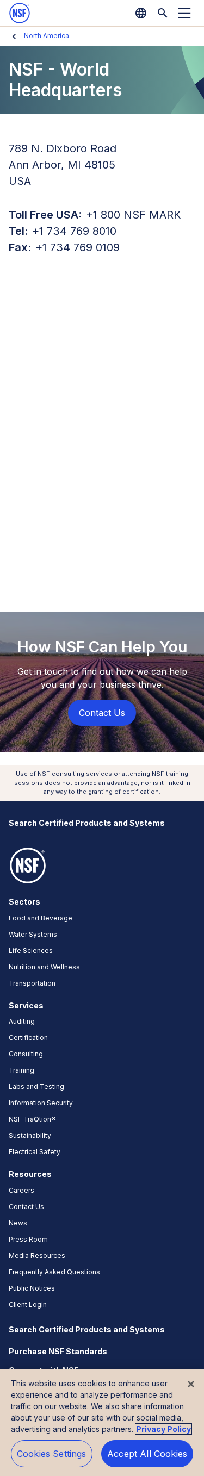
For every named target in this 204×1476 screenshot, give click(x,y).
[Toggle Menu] (184, 13)
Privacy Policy (163, 1429)
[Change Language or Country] (141, 13)
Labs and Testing (36, 1086)
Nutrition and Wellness (44, 967)
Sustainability (30, 1135)
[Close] (191, 1384)
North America (46, 36)
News (18, 1223)
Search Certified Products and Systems (87, 822)
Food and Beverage (40, 918)
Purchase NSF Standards (58, 1351)
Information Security (41, 1103)
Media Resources (37, 1255)
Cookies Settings (51, 1453)
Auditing (22, 1021)
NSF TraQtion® (32, 1119)
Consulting (26, 1054)
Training (21, 1070)
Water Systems (33, 934)
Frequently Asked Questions (54, 1272)
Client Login (28, 1304)
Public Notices (32, 1288)
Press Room (28, 1239)
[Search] (163, 13)
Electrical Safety (34, 1152)
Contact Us (26, 1207)
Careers (21, 1190)
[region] (102, 1422)
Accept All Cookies (147, 1453)
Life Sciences (31, 950)
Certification (28, 1037)
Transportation (32, 983)
